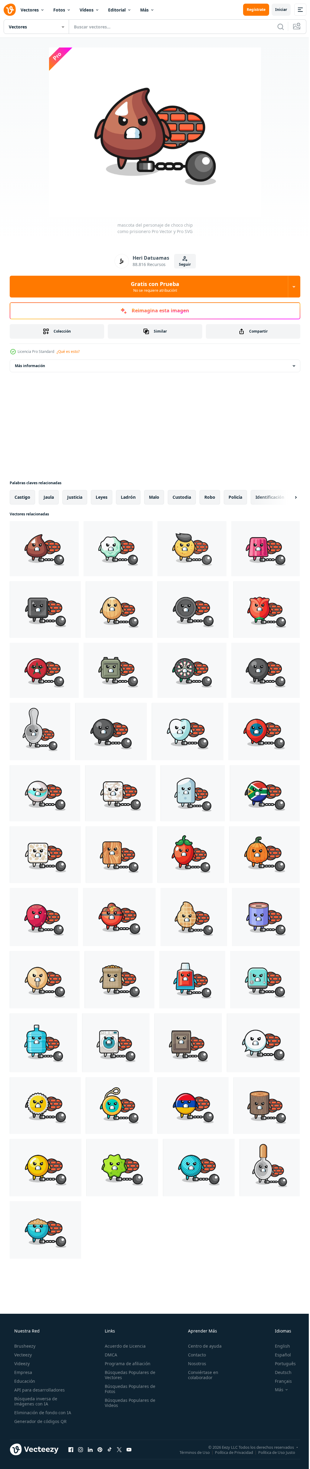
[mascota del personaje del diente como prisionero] (187, 731)
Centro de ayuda (202, 1346)
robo (209, 497)
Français (279, 1381)
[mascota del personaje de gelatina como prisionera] (265, 548)
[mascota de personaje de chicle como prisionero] (118, 548)
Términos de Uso (190, 1452)
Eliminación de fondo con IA (42, 1412)
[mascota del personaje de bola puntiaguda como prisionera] (199, 1167)
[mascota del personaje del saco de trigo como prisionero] (119, 979)
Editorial (117, 10)
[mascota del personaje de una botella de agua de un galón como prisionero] (43, 1042)
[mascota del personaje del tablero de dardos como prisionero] (191, 670)
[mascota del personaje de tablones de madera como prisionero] (119, 854)
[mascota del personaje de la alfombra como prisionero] (188, 1042)
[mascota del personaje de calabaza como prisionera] (264, 854)
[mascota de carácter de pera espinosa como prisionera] (44, 917)
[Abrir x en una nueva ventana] (119, 1449)
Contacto (194, 1355)
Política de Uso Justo (272, 1452)
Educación (24, 1381)
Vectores (30, 10)
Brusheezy (24, 1346)
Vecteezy (22, 1355)
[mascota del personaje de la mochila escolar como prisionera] (118, 670)
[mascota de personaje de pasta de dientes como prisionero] (192, 979)
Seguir (183, 264)
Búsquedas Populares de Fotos (128, 1388)
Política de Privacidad (229, 1452)
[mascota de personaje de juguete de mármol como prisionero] (45, 793)
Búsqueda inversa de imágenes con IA (35, 1401)
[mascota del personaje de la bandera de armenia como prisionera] (193, 1105)
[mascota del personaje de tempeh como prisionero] (45, 854)
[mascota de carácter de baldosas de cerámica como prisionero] (120, 793)
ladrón (128, 497)
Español (279, 1355)
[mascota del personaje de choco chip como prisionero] (44, 548)
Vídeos (87, 10)
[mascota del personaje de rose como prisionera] (266, 609)
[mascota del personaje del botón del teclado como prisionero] (45, 609)
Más (144, 10)
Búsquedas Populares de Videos (128, 1402)
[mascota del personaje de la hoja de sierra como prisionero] (45, 1105)
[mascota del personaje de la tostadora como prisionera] (265, 979)
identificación (270, 497)
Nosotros (194, 1363)
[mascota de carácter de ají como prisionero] (190, 854)
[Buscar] (276, 26)
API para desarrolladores (39, 1390)
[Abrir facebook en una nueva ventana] (70, 1449)
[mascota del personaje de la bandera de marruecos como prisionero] (44, 670)
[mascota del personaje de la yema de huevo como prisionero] (45, 1167)
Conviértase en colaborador (200, 1374)
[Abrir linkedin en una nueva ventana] (90, 1449)
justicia (74, 497)
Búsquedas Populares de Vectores (128, 1374)
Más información (30, 365)
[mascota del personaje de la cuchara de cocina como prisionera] (269, 1167)
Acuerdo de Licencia (123, 1346)
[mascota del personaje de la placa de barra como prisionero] (193, 609)
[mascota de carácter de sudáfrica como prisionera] (265, 793)
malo (154, 497)
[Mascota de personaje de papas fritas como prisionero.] (191, 548)
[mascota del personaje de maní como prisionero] (193, 917)
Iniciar (276, 9)
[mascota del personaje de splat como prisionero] (122, 1167)
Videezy (21, 1363)
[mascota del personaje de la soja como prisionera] (45, 979)
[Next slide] (286, 497)
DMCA (109, 1355)
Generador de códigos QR (40, 1421)
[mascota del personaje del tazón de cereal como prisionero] (45, 1230)
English (278, 1346)
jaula (49, 497)
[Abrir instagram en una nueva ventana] (80, 1449)
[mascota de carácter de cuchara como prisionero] (40, 731)
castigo (22, 497)
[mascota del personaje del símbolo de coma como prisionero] (265, 670)
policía (235, 497)
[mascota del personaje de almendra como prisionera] (119, 609)
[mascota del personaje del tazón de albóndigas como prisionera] (119, 917)
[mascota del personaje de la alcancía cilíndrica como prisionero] (266, 917)
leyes (101, 497)
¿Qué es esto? (68, 351)
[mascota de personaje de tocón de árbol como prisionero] (266, 1105)
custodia (182, 497)
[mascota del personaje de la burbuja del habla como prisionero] (263, 1042)
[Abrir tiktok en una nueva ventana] (109, 1449)
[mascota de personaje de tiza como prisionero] (192, 793)
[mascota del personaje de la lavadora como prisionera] (116, 1042)
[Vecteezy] (10, 10)
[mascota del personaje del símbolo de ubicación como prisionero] (264, 731)
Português (281, 1363)
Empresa (22, 1372)
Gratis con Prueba (153, 286)
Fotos (59, 10)
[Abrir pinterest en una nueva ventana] (99, 1449)
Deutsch (279, 1372)
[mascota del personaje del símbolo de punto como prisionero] (111, 731)
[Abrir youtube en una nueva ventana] (129, 1449)
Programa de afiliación (126, 1363)
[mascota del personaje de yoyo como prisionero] (119, 1105)
